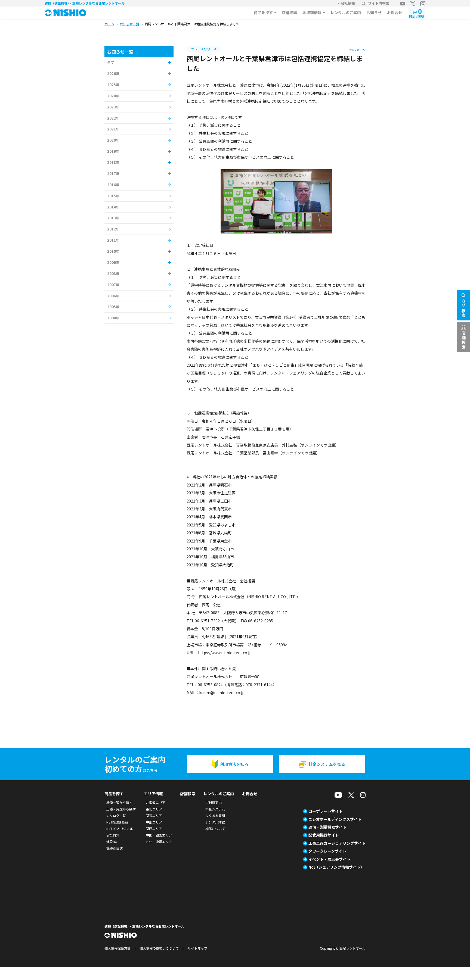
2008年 (113, 273)
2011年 (113, 240)
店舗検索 (289, 12)
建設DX (111, 841)
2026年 (113, 73)
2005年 (113, 306)
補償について (215, 828)
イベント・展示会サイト (329, 859)
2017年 (113, 173)
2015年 (113, 195)
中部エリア (154, 822)
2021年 (113, 129)
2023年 (113, 107)
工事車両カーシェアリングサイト (337, 843)
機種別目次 (114, 848)
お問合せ (394, 12)
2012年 (113, 229)
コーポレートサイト (325, 811)
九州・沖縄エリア (159, 841)
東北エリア (154, 809)
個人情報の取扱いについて (159, 948)
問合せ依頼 (416, 12)
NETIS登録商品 (117, 822)
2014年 (113, 207)
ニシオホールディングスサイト (334, 819)
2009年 (113, 262)
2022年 (113, 118)
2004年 (113, 317)
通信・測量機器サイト (327, 827)
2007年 (113, 284)
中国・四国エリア (159, 835)
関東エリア (154, 815)
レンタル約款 (215, 822)
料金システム (215, 809)
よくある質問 (215, 815)
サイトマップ (197, 948)
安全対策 (112, 835)
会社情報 (348, 3)
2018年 (113, 162)
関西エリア (154, 828)
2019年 (113, 151)
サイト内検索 (378, 3)
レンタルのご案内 (345, 12)
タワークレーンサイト (327, 851)
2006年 (113, 295)
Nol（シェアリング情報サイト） (336, 867)
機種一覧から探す (119, 802)
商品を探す (263, 12)
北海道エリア (155, 802)
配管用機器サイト (323, 835)
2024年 (113, 95)
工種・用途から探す (121, 809)
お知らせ (374, 12)
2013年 (113, 217)
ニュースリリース (204, 48)
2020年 (113, 140)
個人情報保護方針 (117, 948)
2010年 (113, 251)
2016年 (113, 184)
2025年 (113, 84)
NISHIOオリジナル (119, 828)
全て (110, 62)
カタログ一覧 (116, 815)
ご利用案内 (213, 802)
